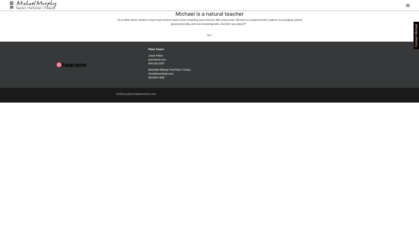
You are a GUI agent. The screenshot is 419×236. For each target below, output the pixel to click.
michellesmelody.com (160, 73)
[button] (408, 5)
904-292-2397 (156, 63)
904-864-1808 (156, 77)
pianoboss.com (157, 59)
